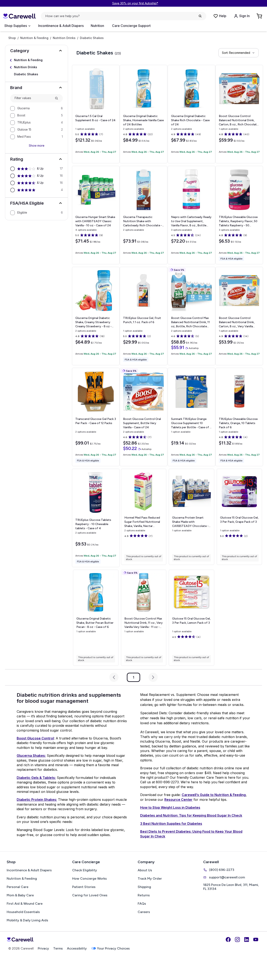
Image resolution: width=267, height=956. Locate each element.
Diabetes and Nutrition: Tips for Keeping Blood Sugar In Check (191, 815)
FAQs (142, 904)
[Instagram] (237, 939)
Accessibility (77, 948)
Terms (58, 948)
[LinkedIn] (246, 939)
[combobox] (33, 98)
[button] (36, 50)
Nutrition (97, 26)
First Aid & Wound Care (25, 904)
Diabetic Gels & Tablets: (36, 778)
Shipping (144, 887)
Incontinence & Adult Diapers (61, 26)
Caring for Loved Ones (89, 895)
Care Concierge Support (131, 26)
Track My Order (150, 878)
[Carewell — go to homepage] (19, 16)
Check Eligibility (84, 870)
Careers (144, 912)
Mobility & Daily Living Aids (27, 920)
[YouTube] (255, 939)
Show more (36, 145)
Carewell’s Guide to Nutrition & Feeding (214, 795)
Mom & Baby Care (20, 895)
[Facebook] (228, 939)
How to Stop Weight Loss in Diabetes (170, 807)
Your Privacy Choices (113, 948)
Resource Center (178, 799)
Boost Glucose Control (35, 738)
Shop (12, 38)
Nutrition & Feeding (34, 38)
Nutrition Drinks (64, 38)
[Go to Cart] (259, 16)
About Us (145, 870)
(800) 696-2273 (221, 870)
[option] (36, 108)
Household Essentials (23, 912)
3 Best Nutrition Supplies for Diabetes (171, 823)
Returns (144, 895)
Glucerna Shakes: (31, 755)
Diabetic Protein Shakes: (37, 799)
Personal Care (17, 887)
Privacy (43, 948)
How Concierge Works (89, 878)
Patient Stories (84, 887)
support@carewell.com (227, 877)
